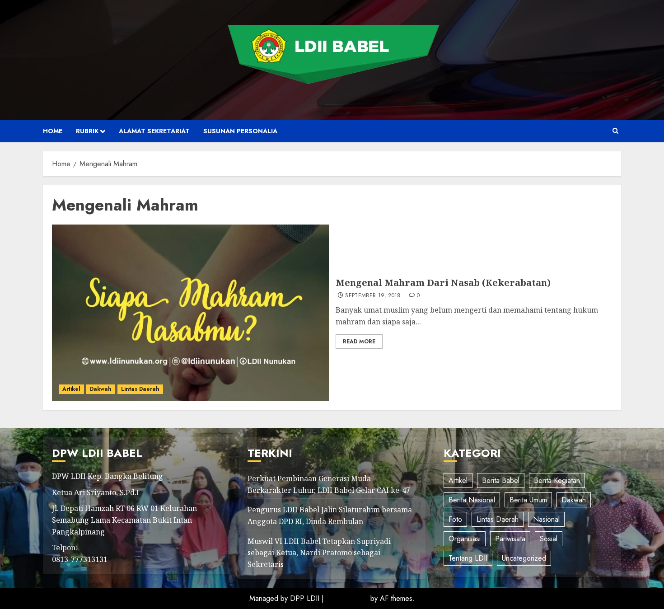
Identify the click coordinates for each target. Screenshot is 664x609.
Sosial (548, 539)
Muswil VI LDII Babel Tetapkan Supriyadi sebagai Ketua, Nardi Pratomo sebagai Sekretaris (319, 552)
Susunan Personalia (240, 131)
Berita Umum (528, 500)
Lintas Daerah (140, 389)
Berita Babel (500, 480)
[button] (615, 131)
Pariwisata (510, 539)
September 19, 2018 (372, 296)
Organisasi (465, 539)
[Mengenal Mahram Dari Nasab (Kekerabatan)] (190, 313)
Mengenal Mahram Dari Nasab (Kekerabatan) (443, 282)
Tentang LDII (468, 558)
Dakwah (101, 389)
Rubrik (87, 131)
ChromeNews (347, 598)
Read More (359, 341)
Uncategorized (524, 558)
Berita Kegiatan (557, 480)
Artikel (71, 389)
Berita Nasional (472, 500)
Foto (455, 519)
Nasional (546, 519)
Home (52, 131)
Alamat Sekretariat (154, 131)
